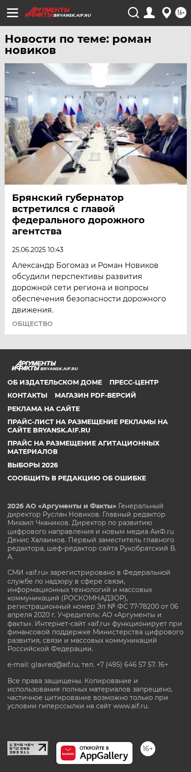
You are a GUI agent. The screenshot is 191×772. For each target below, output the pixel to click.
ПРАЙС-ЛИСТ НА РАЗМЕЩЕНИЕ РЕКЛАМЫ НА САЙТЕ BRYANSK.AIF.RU (87, 426)
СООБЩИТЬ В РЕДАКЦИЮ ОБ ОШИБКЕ (76, 478)
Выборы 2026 (32, 465)
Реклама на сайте (43, 409)
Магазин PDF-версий (95, 395)
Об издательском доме (54, 382)
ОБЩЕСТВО (32, 323)
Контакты (27, 395)
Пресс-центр (134, 382)
